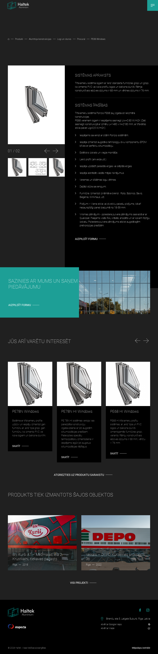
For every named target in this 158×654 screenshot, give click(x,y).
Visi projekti (79, 582)
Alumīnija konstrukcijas (40, 39)
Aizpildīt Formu (86, 239)
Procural (81, 39)
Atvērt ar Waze (107, 628)
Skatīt (16, 446)
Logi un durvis (64, 39)
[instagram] (148, 610)
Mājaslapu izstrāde (141, 648)
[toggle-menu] (152, 5)
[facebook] (140, 610)
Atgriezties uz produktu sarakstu (79, 474)
